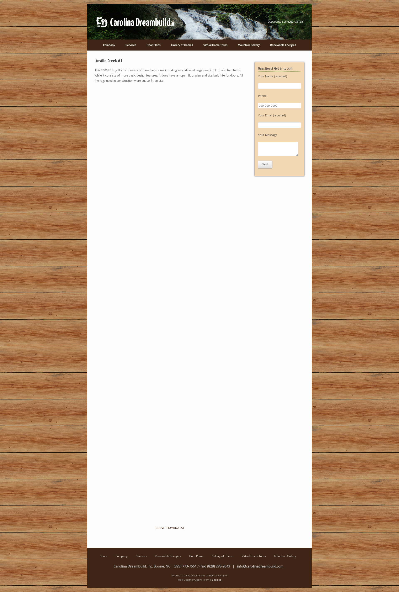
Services (131, 45)
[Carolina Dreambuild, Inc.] (136, 22)
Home (103, 556)
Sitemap (217, 579)
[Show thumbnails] (169, 528)
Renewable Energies (283, 45)
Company (109, 45)
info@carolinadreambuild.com (260, 566)
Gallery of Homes (182, 45)
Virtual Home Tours (215, 45)
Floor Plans (154, 45)
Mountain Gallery (249, 45)
